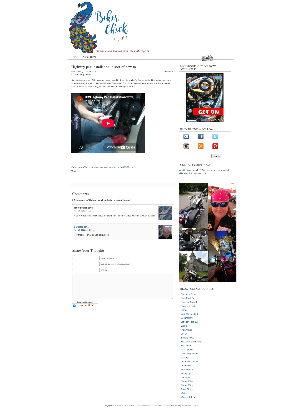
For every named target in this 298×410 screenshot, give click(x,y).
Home (74, 57)
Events (184, 326)
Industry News (187, 338)
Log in (195, 406)
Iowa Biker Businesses (191, 342)
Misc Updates (187, 349)
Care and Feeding (189, 314)
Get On (184, 334)
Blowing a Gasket (189, 306)
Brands (184, 310)
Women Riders (188, 397)
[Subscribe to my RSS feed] (200, 148)
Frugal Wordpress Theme (146, 406)
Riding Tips (186, 373)
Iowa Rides (186, 346)
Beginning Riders (189, 294)
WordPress (186, 406)
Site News (185, 377)
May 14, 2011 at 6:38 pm (84, 211)
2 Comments (167, 71)
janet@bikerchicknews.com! (194, 173)
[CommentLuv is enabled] (85, 306)
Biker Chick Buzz (189, 298)
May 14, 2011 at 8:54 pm (84, 230)
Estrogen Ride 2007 (190, 322)
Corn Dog (78, 71)
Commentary (187, 318)
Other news (186, 365)
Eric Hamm (165, 406)
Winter (184, 393)
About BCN (89, 57)
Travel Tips (186, 389)
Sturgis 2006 (187, 381)
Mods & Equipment (82, 74)
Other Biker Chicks (189, 361)
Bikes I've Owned (189, 302)
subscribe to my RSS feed (120, 167)
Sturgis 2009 (187, 385)
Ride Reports (187, 369)
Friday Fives (186, 330)
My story (184, 357)
